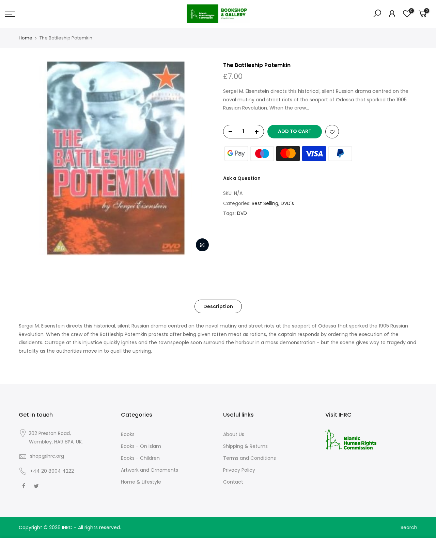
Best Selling (265, 203)
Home (25, 38)
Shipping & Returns (245, 446)
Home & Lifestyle (141, 481)
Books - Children (140, 458)
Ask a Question (242, 178)
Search (409, 527)
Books (128, 434)
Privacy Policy (239, 470)
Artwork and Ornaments (149, 470)
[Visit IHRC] (350, 439)
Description (218, 306)
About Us (233, 434)
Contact (233, 481)
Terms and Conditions (249, 458)
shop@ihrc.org (47, 456)
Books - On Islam (141, 446)
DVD (242, 213)
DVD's (287, 203)
